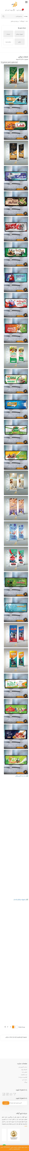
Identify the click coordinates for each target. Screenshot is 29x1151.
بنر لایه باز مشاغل (14, 21)
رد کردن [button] (11, 1149)
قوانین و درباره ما (23, 1077)
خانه (27, 21)
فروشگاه (22, 21)
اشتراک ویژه (24, 1069)
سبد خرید (20, 10)
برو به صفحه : (21, 1027)
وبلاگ (25, 1082)
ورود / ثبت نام (9, 10)
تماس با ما (24, 1072)
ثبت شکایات (24, 1075)
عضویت (6, 1103)
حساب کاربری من (23, 1067)
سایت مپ (24, 1080)
